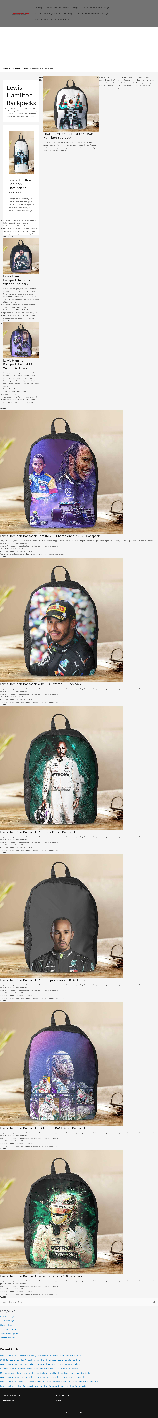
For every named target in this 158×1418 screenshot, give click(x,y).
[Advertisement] (79, 46)
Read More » (8, 236)
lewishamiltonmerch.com (82, 1412)
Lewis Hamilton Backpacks (19, 68)
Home (5, 68)
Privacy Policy (8, 1400)
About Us (60, 1400)
